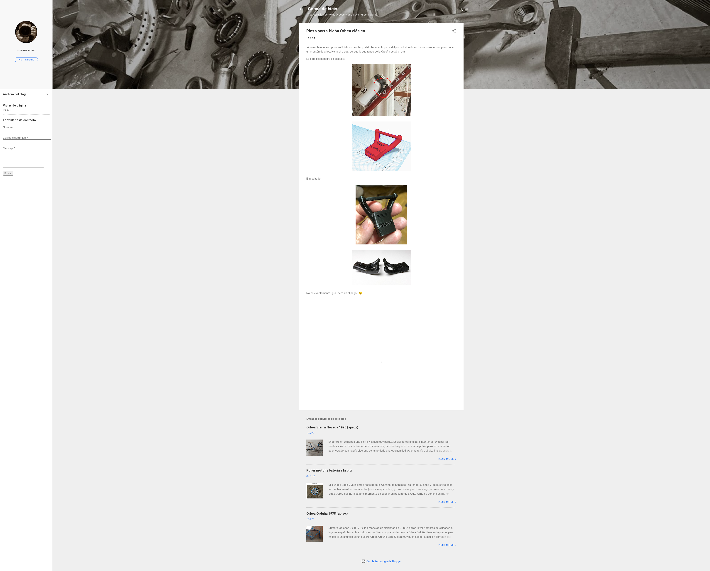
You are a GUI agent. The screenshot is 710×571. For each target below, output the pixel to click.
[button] (454, 31)
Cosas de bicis (322, 8)
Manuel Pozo (26, 50)
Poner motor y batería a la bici (329, 470)
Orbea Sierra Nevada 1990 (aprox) (332, 427)
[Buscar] (461, 10)
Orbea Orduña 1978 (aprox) (327, 513)
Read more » (447, 459)
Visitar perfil (26, 59)
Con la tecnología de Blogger (383, 561)
